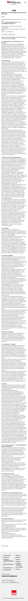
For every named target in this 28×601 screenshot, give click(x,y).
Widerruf (18, 557)
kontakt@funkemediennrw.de (8, 23)
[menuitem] (25, 2)
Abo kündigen (19, 567)
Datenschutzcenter (8, 567)
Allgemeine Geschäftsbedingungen (8, 561)
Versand (18, 569)
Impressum (6, 557)
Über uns (18, 555)
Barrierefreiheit (7, 569)
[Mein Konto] (25, 3)
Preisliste (18, 561)
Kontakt (18, 559)
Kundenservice (7, 555)
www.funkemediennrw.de (11, 22)
